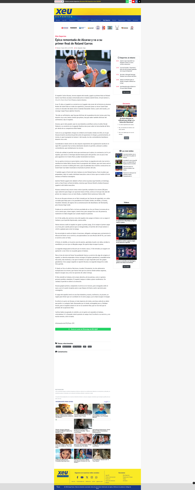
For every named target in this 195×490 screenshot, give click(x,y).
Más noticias (126, 92)
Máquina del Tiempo (128, 477)
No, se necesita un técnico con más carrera (126, 128)
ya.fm (93, 481)
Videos (129, 20)
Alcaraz (58, 346)
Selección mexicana (110, 480)
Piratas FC (71, 20)
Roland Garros (67, 346)
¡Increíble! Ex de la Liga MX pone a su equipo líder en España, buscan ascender (130, 162)
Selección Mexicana (96, 20)
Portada (58, 20)
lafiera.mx (88, 481)
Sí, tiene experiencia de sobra (126, 124)
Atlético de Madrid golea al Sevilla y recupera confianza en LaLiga (127, 81)
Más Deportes (106, 20)
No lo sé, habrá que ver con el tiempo (126, 133)
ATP (84, 346)
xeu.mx (73, 481)
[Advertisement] (83, 372)
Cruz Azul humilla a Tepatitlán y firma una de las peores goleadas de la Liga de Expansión (128, 69)
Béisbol (114, 20)
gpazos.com (100, 481)
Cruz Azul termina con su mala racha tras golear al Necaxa (129, 155)
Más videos (126, 266)
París (89, 346)
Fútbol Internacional (83, 20)
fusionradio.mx (80, 481)
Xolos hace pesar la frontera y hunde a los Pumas (128, 168)
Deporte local (121, 20)
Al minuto (135, 20)
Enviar (126, 138)
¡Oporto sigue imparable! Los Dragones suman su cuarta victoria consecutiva (127, 62)
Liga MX (64, 20)
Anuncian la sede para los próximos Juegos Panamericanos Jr (129, 174)
